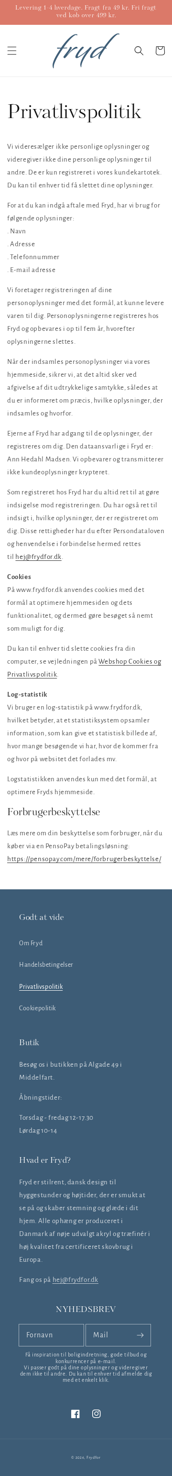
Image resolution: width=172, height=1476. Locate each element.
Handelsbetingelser (46, 965)
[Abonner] (139, 1334)
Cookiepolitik (37, 1008)
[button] (11, 50)
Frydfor (93, 1457)
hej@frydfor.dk (38, 556)
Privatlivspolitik (41, 987)
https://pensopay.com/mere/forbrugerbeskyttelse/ (84, 859)
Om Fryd (31, 943)
